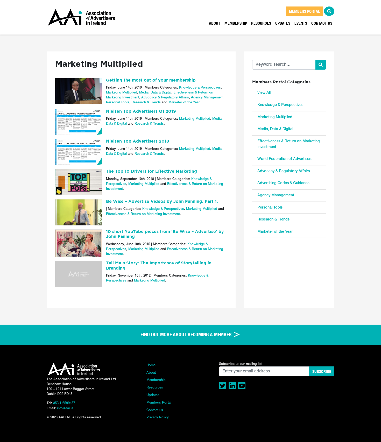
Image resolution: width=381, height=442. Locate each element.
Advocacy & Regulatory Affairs (165, 97)
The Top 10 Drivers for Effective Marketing (151, 172)
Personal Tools (117, 102)
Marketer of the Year (184, 102)
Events (300, 23)
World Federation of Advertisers (284, 159)
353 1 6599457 (64, 403)
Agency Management (207, 97)
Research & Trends (146, 102)
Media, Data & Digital (155, 92)
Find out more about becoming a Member (186, 334)
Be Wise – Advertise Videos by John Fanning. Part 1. (162, 202)
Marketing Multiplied (121, 92)
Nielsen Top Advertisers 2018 (137, 141)
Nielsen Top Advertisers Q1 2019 (141, 112)
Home (151, 365)
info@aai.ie (65, 408)
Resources (261, 23)
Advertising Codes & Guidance (283, 183)
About (214, 23)
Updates (282, 23)
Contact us (321, 23)
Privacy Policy (157, 417)
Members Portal (158, 402)
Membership (235, 23)
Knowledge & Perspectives (200, 87)
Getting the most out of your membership (151, 80)
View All (264, 93)
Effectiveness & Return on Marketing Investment (143, 214)
